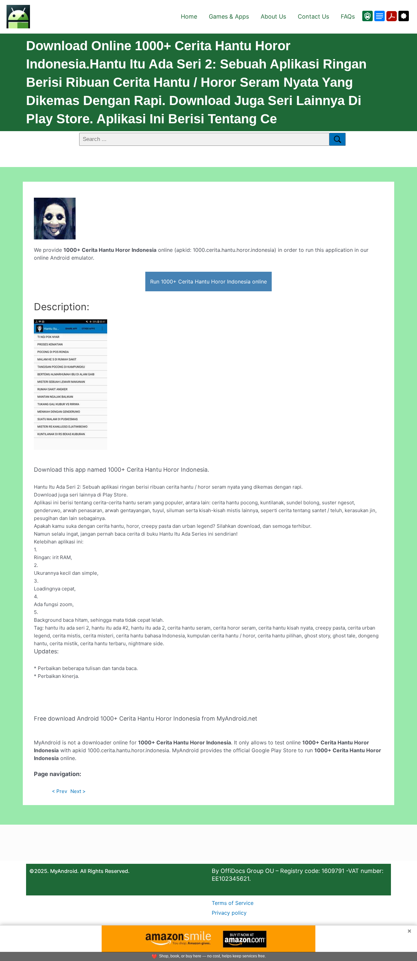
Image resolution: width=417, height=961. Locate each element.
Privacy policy (229, 912)
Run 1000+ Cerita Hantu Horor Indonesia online (208, 281)
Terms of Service (232, 903)
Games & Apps (229, 16)
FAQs (348, 16)
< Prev (59, 791)
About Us (273, 16)
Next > (78, 791)
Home (189, 16)
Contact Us (313, 16)
